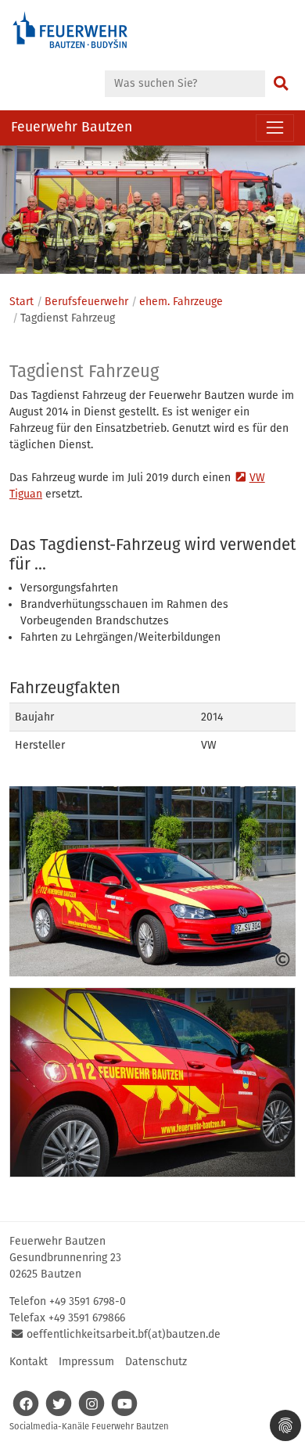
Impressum (86, 1361)
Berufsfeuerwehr (86, 301)
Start (21, 301)
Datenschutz (156, 1361)
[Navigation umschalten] (275, 128)
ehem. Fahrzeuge (181, 301)
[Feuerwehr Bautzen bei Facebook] (25, 1412)
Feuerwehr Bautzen (71, 127)
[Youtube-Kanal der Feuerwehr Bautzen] (124, 1412)
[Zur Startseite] (70, 35)
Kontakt (28, 1361)
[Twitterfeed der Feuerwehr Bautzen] (58, 1412)
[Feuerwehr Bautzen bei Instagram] (91, 1412)
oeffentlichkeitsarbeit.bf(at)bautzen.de (124, 1334)
